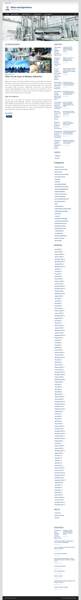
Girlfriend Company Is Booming (61, 587)
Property (57, 216)
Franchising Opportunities (59, 566)
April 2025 (57, 276)
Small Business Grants (60, 223)
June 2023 (57, 320)
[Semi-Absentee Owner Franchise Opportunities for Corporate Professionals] (58, 82)
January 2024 (58, 313)
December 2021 (59, 357)
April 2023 (57, 323)
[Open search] (75, 14)
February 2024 (59, 310)
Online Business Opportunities (63, 208)
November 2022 (59, 330)
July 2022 (57, 340)
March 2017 (58, 465)
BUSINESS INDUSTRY (26, 14)
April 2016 (57, 492)
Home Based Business (60, 184)
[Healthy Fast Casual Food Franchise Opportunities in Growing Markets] (58, 140)
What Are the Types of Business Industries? (23, 76)
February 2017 (59, 468)
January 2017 (58, 470)
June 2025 (57, 271)
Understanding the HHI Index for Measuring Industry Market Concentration (69, 132)
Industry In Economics (61, 194)
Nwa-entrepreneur (21, 7)
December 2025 (59, 259)
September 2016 (59, 480)
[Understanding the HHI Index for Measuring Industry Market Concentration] (58, 131)
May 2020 (57, 389)
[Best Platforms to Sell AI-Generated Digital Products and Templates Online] (58, 91)
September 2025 (59, 266)
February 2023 (59, 325)
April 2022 (57, 347)
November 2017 (59, 450)
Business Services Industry (62, 174)
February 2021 (59, 367)
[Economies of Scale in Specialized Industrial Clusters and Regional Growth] (58, 47)
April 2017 (57, 463)
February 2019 (59, 426)
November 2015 (59, 504)
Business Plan (58, 172)
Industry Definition (60, 191)
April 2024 (57, 306)
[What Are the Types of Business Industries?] (28, 60)
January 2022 (58, 355)
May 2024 (57, 303)
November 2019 (59, 404)
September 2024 (59, 293)
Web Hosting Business (61, 235)
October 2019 (58, 406)
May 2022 (57, 345)
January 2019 (58, 428)
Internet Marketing (60, 196)
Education (57, 179)
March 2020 (58, 394)
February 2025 (59, 281)
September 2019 (59, 409)
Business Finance (59, 167)
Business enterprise (58, 575)
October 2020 (58, 377)
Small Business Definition (61, 221)
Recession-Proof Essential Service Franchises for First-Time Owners (69, 113)
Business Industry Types (9, 74)
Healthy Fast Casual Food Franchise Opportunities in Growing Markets (68, 142)
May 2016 (57, 490)
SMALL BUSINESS (48, 14)
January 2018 (58, 448)
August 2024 (58, 296)
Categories (58, 156)
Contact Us (58, 513)
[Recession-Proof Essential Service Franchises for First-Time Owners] (58, 111)
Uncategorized (59, 233)
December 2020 (59, 372)
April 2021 (57, 362)
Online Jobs (58, 213)
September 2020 (59, 379)
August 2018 (58, 441)
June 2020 (57, 387)
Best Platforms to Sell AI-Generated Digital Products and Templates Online (69, 93)
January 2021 (58, 369)
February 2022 (59, 352)
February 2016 (59, 497)
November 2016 (59, 475)
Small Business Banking (61, 218)
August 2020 (58, 382)
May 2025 (57, 274)
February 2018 (59, 445)
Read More (8, 116)
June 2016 (57, 487)
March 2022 (58, 350)
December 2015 (59, 502)
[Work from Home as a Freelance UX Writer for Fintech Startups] (58, 122)
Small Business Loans (60, 228)
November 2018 (59, 433)
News (56, 204)
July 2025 (57, 269)
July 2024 (57, 298)
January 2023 (58, 328)
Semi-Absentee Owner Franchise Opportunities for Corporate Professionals (69, 83)
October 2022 (58, 333)
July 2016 (57, 485)
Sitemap (57, 517)
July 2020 (57, 384)
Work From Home (59, 238)
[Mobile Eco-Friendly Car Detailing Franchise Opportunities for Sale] (58, 58)
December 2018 (59, 431)
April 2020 (57, 391)
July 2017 (57, 455)
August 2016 (58, 482)
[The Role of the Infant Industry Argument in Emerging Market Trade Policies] (58, 102)
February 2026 (59, 254)
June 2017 (57, 458)
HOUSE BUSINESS (37, 14)
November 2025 (59, 261)
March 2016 (58, 495)
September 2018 (59, 438)
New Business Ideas (60, 201)
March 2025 (58, 279)
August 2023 (58, 318)
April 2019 (57, 421)
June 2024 (57, 301)
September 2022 (59, 335)
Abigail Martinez (15, 78)
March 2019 (58, 423)
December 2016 (59, 472)
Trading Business (59, 230)
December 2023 (59, 315)
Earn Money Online (60, 177)
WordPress (69, 598)
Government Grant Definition (60, 553)
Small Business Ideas (60, 226)
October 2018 (58, 436)
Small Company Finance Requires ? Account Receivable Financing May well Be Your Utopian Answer (64, 560)
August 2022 (58, 337)
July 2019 (57, 414)
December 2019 (59, 401)
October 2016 (58, 477)
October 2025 (58, 264)
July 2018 (57, 443)
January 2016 (58, 500)
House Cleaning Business (61, 189)
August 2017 (58, 453)
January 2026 (58, 256)
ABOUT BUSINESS (14, 14)
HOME (7, 14)
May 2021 (57, 360)
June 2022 (57, 342)
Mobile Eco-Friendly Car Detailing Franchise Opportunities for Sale (68, 59)
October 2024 (58, 291)
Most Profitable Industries (62, 199)
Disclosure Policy (59, 515)
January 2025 (58, 283)
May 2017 (57, 460)
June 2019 (57, 416)
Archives (57, 158)
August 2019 (58, 411)
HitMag (74, 598)
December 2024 (59, 286)
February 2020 (59, 396)
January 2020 (58, 399)
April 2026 (57, 249)
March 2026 (58, 252)
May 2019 (57, 418)
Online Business (59, 206)
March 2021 (58, 364)
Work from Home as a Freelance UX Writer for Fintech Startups (68, 123)
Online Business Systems (61, 211)
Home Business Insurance (61, 186)
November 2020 (59, 374)
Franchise (57, 181)
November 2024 (59, 288)
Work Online (58, 240)
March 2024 (58, 308)
